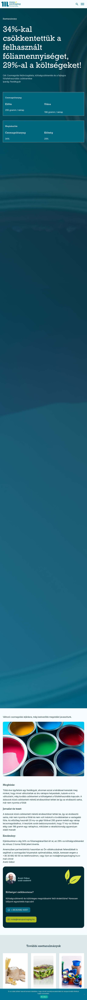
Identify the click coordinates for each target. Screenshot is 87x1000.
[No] (84, 994)
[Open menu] (82, 4)
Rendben (44, 997)
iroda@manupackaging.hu (23, 919)
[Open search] (77, 4)
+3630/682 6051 (19, 910)
